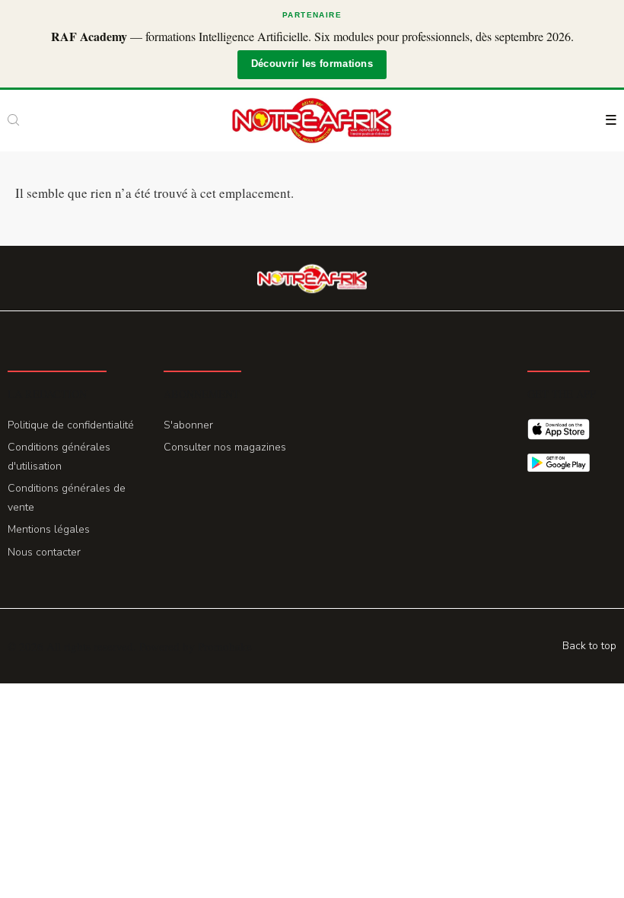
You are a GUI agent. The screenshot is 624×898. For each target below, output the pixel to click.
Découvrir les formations (312, 64)
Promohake (225, 646)
